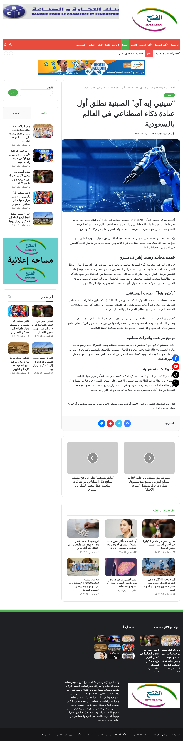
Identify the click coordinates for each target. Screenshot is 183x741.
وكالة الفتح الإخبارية (163, 133)
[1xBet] (91, 67)
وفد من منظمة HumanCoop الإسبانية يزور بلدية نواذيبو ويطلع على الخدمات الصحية (84, 584)
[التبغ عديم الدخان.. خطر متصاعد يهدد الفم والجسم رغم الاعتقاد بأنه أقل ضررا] (83, 528)
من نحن (68, 734)
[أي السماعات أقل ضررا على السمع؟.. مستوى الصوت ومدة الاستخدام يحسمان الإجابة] (121, 528)
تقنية (107, 44)
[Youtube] (175, 366)
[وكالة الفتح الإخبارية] (154, 19)
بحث (13, 92)
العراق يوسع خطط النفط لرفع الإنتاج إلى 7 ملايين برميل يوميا (19, 217)
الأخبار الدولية (145, 44)
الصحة (125, 44)
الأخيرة (17, 112)
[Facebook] (175, 358)
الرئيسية (175, 44)
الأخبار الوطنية (161, 44)
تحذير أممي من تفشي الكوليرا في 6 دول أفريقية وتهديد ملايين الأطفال (159, 544)
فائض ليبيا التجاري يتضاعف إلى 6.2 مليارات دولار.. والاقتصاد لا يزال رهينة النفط (104, 53)
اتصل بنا (58, 734)
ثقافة (100, 44)
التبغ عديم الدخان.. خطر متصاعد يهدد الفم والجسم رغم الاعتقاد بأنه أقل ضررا (83, 544)
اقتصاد (134, 44)
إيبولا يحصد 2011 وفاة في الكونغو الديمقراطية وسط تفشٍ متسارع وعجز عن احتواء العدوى (159, 584)
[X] (175, 383)
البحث (50, 87)
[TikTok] (175, 374)
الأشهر (44, 112)
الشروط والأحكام (83, 734)
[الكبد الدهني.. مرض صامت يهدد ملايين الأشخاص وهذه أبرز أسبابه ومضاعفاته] (121, 567)
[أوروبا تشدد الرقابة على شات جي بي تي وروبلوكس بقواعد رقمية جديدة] (43, 155)
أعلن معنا (46, 734)
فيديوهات (80, 44)
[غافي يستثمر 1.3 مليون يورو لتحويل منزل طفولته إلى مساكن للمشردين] (43, 197)
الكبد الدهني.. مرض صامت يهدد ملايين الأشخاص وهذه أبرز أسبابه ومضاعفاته (121, 583)
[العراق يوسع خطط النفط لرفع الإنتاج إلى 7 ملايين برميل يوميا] (43, 218)
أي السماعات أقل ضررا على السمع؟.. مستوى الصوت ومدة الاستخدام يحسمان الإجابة (122, 544)
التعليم (92, 44)
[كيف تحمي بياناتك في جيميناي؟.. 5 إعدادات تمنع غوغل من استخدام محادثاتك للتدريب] (114, 655)
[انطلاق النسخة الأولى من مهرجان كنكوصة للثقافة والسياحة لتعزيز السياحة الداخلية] (128, 655)
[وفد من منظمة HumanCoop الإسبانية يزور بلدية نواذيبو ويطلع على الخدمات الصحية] (83, 567)
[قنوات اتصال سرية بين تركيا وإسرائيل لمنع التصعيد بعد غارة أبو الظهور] (18, 348)
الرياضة (116, 44)
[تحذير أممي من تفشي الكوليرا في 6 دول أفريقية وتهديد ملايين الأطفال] (158, 528)
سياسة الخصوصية (102, 734)
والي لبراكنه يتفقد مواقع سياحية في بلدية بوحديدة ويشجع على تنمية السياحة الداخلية (19, 133)
